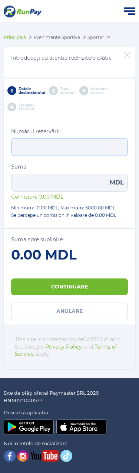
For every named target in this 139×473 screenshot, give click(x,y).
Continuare (69, 286)
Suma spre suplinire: (37, 239)
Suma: (19, 166)
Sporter (95, 37)
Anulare (69, 311)
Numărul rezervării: (36, 131)
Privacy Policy (63, 346)
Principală (15, 37)
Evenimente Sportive (56, 37)
